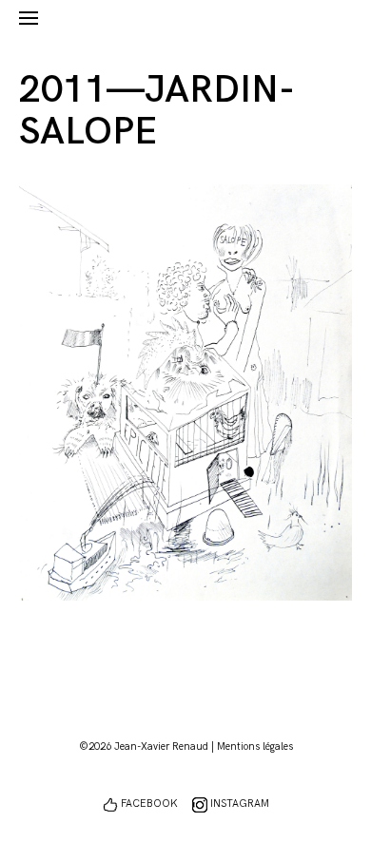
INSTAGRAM (239, 803)
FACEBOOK (149, 803)
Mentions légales (255, 746)
